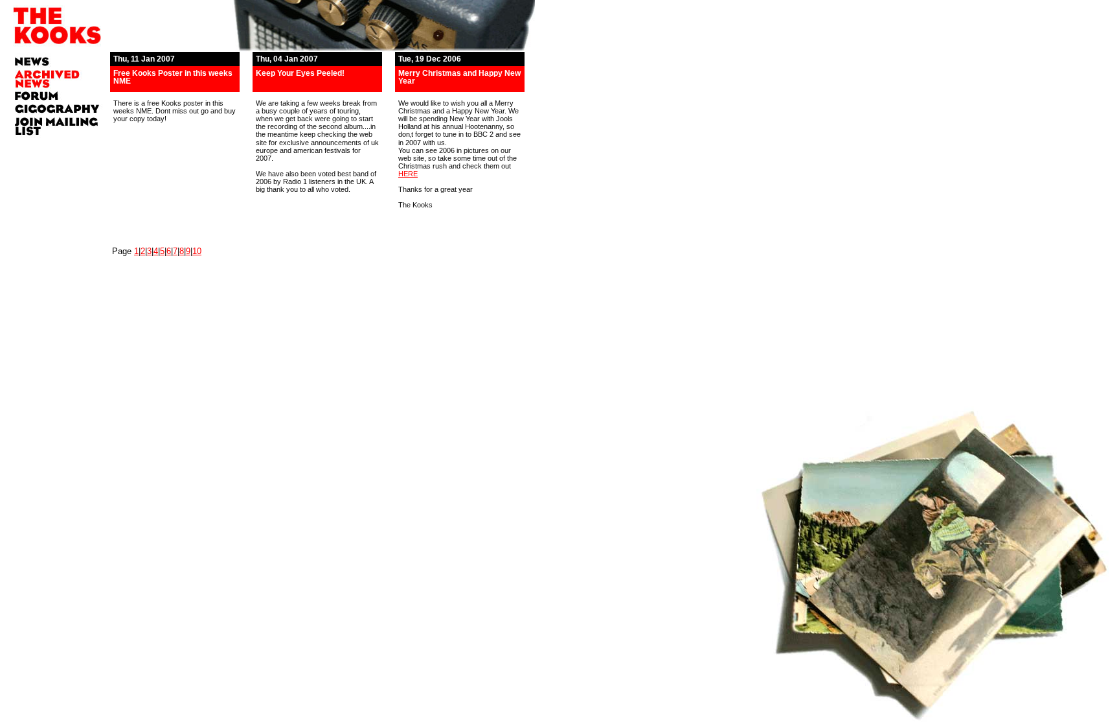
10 (196, 251)
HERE (408, 174)
